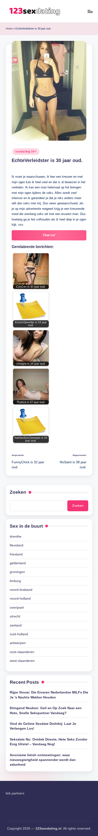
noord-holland (20, 598)
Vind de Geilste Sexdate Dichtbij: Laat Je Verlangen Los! (43, 726)
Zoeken (18, 492)
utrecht (15, 616)
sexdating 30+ (25, 151)
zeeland (16, 625)
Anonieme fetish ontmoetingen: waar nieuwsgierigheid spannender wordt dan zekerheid (43, 760)
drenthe (15, 536)
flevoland (16, 545)
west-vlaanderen (22, 661)
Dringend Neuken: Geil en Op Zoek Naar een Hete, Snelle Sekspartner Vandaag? (46, 710)
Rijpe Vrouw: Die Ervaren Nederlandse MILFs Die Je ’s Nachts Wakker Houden (49, 695)
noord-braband (21, 590)
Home (9, 28)
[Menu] (90, 11)
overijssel (17, 607)
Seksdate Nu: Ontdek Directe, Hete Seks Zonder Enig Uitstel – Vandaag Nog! (48, 742)
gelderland (18, 563)
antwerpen (18, 643)
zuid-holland (19, 634)
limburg (15, 581)
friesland (16, 554)
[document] (49, 599)
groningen (17, 572)
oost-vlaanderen (22, 652)
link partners (15, 793)
